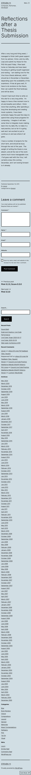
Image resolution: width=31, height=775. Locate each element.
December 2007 (6, 577)
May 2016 (4, 438)
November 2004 (6, 673)
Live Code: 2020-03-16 (9, 340)
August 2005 (5, 648)
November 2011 (6, 501)
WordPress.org (6, 754)
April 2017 (4, 430)
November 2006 (6, 610)
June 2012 (4, 487)
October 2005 (6, 643)
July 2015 (4, 443)
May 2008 (4, 569)
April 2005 (4, 659)
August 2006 (5, 618)
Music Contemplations (8, 727)
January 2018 (5, 419)
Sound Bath (5, 329)
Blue (2, 708)
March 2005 (5, 662)
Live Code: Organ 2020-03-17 (11, 337)
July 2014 (4, 460)
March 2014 (5, 465)
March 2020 (5, 383)
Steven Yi (6, 3)
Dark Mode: (24, 773)
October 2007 (6, 583)
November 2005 (6, 640)
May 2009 (4, 544)
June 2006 (4, 624)
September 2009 (6, 539)
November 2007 (6, 580)
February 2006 (6, 635)
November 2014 (6, 452)
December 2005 (6, 637)
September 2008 (6, 561)
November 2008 (6, 555)
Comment (5, 210)
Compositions (5, 716)
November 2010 (6, 517)
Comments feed (6, 752)
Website (4, 250)
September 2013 (6, 473)
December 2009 (6, 534)
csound (3, 719)
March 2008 (5, 572)
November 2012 (6, 479)
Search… (4, 308)
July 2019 (4, 397)
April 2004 (4, 692)
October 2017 (5, 424)
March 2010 (5, 531)
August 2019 (5, 394)
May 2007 (4, 594)
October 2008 (6, 558)
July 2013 (4, 476)
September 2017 (6, 427)
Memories (4, 724)
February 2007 (6, 602)
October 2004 (6, 676)
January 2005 (5, 667)
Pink (2, 733)
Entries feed (5, 749)
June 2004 (4, 687)
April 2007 (4, 596)
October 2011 (5, 503)
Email (3, 240)
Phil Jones (4, 367)
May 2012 (4, 490)
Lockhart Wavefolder (15, 373)
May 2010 (4, 525)
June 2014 (4, 463)
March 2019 (5, 405)
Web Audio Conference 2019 (10, 343)
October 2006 (6, 613)
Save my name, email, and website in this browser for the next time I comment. (16, 261)
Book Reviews (6, 711)
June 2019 (4, 400)
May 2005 (4, 656)
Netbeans (4, 730)
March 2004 (5, 695)
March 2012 (5, 493)
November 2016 (6, 432)
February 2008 (6, 575)
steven (5, 186)
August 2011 (5, 506)
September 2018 (6, 408)
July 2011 (4, 509)
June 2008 (4, 566)
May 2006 (4, 626)
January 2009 (5, 550)
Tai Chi (3, 735)
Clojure (3, 714)
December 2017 (6, 422)
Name (3, 230)
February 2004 (6, 697)
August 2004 (5, 681)
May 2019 (4, 402)
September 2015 (6, 441)
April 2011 (4, 512)
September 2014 (6, 454)
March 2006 (5, 632)
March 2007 (5, 599)
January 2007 (5, 605)
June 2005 (4, 654)
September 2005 (6, 646)
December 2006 (6, 607)
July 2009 (4, 542)
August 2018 (5, 411)
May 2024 (4, 381)
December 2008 (6, 553)
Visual (3, 738)
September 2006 (6, 616)
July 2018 (4, 413)
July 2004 (4, 684)
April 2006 (4, 629)
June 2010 (4, 523)
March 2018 (5, 416)
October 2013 (5, 471)
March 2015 (5, 446)
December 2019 (6, 386)
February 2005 (6, 665)
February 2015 (6, 449)
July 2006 (4, 621)
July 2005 (4, 651)
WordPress (18, 768)
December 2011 (6, 498)
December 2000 (6, 700)
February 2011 (6, 514)
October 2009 (6, 536)
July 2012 (4, 484)
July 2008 (4, 564)
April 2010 (4, 528)
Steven (3, 362)
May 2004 (4, 689)
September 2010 (6, 520)
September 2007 (6, 585)
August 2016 (5, 435)
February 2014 (6, 468)
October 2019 (5, 389)
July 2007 (4, 591)
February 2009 (6, 547)
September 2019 (6, 391)
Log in (3, 746)
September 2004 (7, 678)
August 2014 (5, 457)
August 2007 (5, 588)
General (13, 188)
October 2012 (5, 482)
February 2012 (6, 495)
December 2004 (6, 670)
